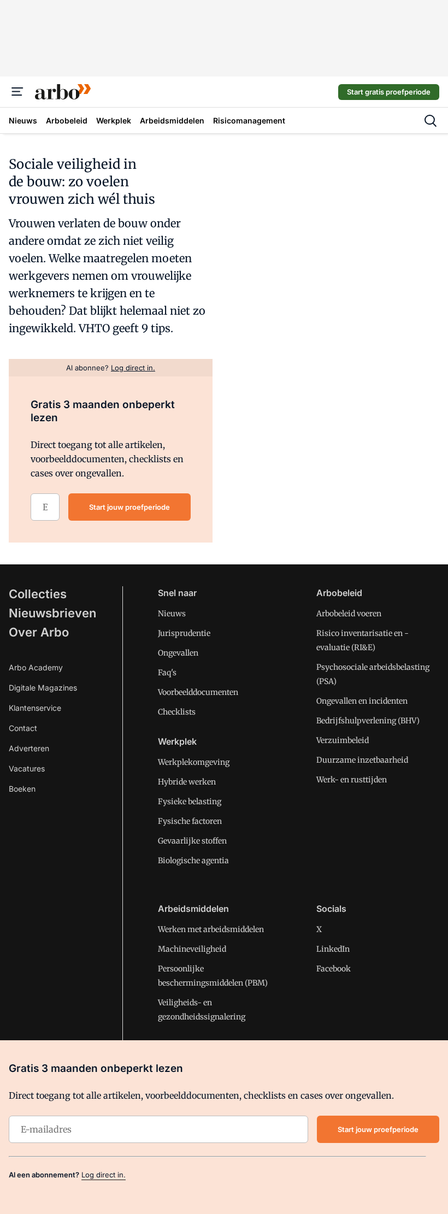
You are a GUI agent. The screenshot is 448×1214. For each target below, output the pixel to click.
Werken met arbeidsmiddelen (211, 929)
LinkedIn (333, 949)
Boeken (22, 788)
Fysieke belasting (189, 801)
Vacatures (27, 768)
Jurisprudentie (184, 633)
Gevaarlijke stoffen (192, 841)
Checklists (177, 712)
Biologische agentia (193, 860)
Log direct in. (103, 1174)
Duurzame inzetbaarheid (362, 760)
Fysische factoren (190, 821)
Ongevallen (178, 653)
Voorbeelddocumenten (198, 692)
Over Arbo (39, 632)
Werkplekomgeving (193, 762)
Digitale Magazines (43, 687)
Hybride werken (187, 782)
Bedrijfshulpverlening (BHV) (368, 721)
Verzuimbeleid (342, 740)
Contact (23, 728)
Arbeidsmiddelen (193, 908)
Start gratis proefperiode (389, 91)
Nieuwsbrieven (52, 613)
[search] (430, 120)
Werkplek (177, 741)
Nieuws (172, 613)
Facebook (333, 969)
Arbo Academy (36, 667)
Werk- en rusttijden (351, 780)
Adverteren (29, 748)
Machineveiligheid (192, 949)
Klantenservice (35, 707)
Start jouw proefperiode (129, 507)
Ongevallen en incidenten (362, 701)
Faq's (167, 672)
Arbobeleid (339, 592)
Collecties (38, 594)
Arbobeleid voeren (348, 613)
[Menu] (17, 92)
